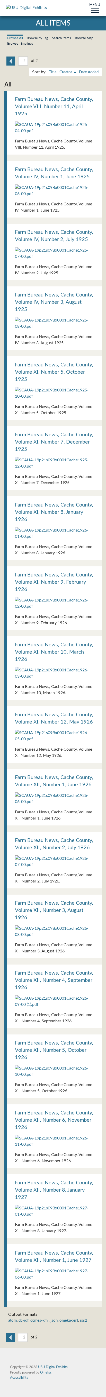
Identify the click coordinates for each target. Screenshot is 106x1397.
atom (12, 1320)
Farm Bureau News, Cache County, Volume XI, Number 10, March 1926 (54, 652)
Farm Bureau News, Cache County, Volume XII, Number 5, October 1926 (54, 1050)
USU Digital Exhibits (53, 1367)
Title (53, 72)
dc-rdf (24, 1320)
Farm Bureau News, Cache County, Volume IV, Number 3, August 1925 (54, 302)
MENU (94, 5)
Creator (66, 72)
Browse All (15, 38)
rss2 (83, 1320)
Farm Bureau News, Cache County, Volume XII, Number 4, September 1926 (54, 980)
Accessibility (19, 1377)
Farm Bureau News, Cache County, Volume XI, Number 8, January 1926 (54, 512)
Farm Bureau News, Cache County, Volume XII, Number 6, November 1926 (54, 1120)
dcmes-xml (39, 1320)
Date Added (89, 72)
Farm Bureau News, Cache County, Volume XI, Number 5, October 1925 (54, 372)
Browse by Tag (37, 38)
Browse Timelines (20, 43)
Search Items (61, 38)
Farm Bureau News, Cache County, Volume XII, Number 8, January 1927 (54, 1190)
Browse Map (84, 38)
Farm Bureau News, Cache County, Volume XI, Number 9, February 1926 (54, 582)
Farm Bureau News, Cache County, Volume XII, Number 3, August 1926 (54, 910)
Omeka (45, 1372)
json (54, 1320)
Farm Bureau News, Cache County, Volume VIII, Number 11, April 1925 (54, 106)
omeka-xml (68, 1320)
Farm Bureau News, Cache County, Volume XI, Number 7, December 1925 (54, 442)
